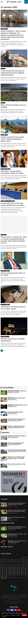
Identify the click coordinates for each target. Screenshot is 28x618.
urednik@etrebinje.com (14, 603)
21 (21, 571)
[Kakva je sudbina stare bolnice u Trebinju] (4, 466)
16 (2, 571)
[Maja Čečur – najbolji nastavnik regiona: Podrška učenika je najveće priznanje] (4, 428)
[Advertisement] (14, 370)
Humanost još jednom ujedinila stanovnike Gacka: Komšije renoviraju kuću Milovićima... (17, 450)
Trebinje (6, 28)
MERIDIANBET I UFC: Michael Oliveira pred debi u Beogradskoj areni (17, 405)
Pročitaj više (4, 616)
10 (6, 568)
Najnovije (2, 28)
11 (10, 568)
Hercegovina (3, 68)
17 (6, 571)
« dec (2, 578)
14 (21, 568)
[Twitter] (11, 610)
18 (10, 571)
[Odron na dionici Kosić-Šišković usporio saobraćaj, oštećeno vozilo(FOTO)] (4, 421)
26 (14, 573)
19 (14, 571)
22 (25, 571)
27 (17, 573)
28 (21, 573)
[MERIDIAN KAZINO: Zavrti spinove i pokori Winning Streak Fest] (4, 399)
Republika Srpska (4, 270)
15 (25, 568)
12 (14, 568)
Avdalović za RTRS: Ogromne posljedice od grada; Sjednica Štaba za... (17, 436)
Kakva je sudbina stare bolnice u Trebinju (16, 464)
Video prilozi (5, 432)
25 (10, 573)
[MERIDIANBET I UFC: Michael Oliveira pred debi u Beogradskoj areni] (4, 407)
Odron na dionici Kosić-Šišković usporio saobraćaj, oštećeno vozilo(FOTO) (16, 419)
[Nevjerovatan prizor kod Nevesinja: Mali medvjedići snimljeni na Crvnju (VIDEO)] (4, 458)
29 (25, 573)
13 (17, 568)
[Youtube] (19, 610)
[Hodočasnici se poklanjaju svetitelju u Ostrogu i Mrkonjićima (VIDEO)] (4, 444)
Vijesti (5, 234)
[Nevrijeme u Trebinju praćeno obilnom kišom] (4, 519)
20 (17, 571)
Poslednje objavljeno (7, 387)
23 (2, 573)
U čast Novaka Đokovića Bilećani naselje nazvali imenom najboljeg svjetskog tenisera (12, 73)
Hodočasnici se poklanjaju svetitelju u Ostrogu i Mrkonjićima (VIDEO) (16, 443)
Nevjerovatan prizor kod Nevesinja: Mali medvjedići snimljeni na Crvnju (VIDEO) (16, 457)
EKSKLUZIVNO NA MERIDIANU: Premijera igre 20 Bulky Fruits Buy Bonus (17, 391)
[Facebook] (8, 610)
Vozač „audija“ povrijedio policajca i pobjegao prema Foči (15, 412)
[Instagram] (15, 610)
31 (6, 576)
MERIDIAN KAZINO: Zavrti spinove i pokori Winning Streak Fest (16, 398)
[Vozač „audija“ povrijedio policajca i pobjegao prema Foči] (4, 414)
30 (2, 576)
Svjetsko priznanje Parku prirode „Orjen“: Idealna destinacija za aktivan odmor (12, 139)
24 (6, 573)
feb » (5, 578)
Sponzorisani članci (7, 523)
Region (2, 234)
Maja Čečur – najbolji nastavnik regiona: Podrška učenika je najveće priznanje (16, 426)
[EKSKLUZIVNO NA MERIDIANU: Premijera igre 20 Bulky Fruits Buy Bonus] (4, 392)
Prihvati (24, 615)
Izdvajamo (4, 499)
